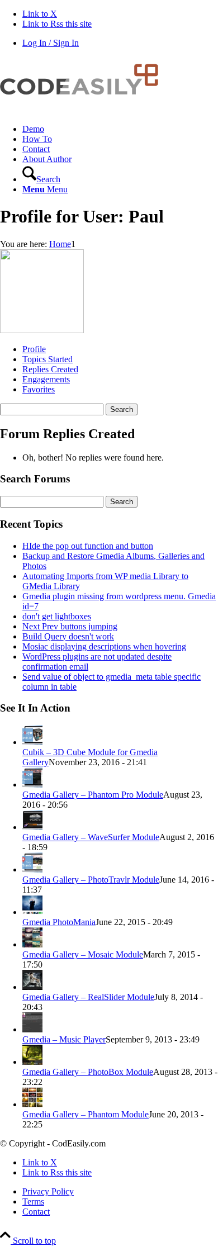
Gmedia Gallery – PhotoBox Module (87, 1072)
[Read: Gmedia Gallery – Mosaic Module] (32, 944)
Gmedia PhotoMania (59, 922)
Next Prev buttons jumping (69, 626)
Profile (34, 349)
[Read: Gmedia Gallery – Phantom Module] (32, 1104)
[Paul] (42, 330)
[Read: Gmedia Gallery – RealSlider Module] (32, 987)
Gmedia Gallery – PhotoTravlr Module (90, 879)
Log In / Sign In (50, 43)
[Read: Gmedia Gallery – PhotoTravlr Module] (32, 869)
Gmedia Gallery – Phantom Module (85, 1114)
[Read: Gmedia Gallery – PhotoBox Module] (32, 1062)
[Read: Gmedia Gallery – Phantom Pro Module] (32, 784)
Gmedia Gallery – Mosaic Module (82, 954)
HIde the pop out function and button (87, 546)
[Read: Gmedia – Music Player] (32, 1029)
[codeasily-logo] (84, 110)
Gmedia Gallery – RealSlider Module (88, 997)
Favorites (38, 389)
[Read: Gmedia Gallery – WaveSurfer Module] (32, 827)
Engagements (46, 379)
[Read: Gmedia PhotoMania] (32, 912)
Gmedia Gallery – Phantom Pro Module (92, 794)
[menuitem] (120, 129)
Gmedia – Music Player (64, 1039)
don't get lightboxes (56, 616)
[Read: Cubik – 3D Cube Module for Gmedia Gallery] (32, 742)
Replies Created (50, 369)
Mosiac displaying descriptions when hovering (104, 646)
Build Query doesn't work (68, 636)
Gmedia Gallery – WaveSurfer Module (90, 837)
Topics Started (47, 359)
